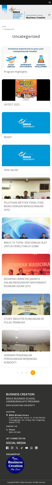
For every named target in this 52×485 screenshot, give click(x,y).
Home (4, 26)
